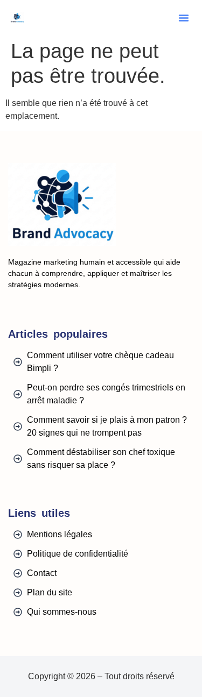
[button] (184, 18)
